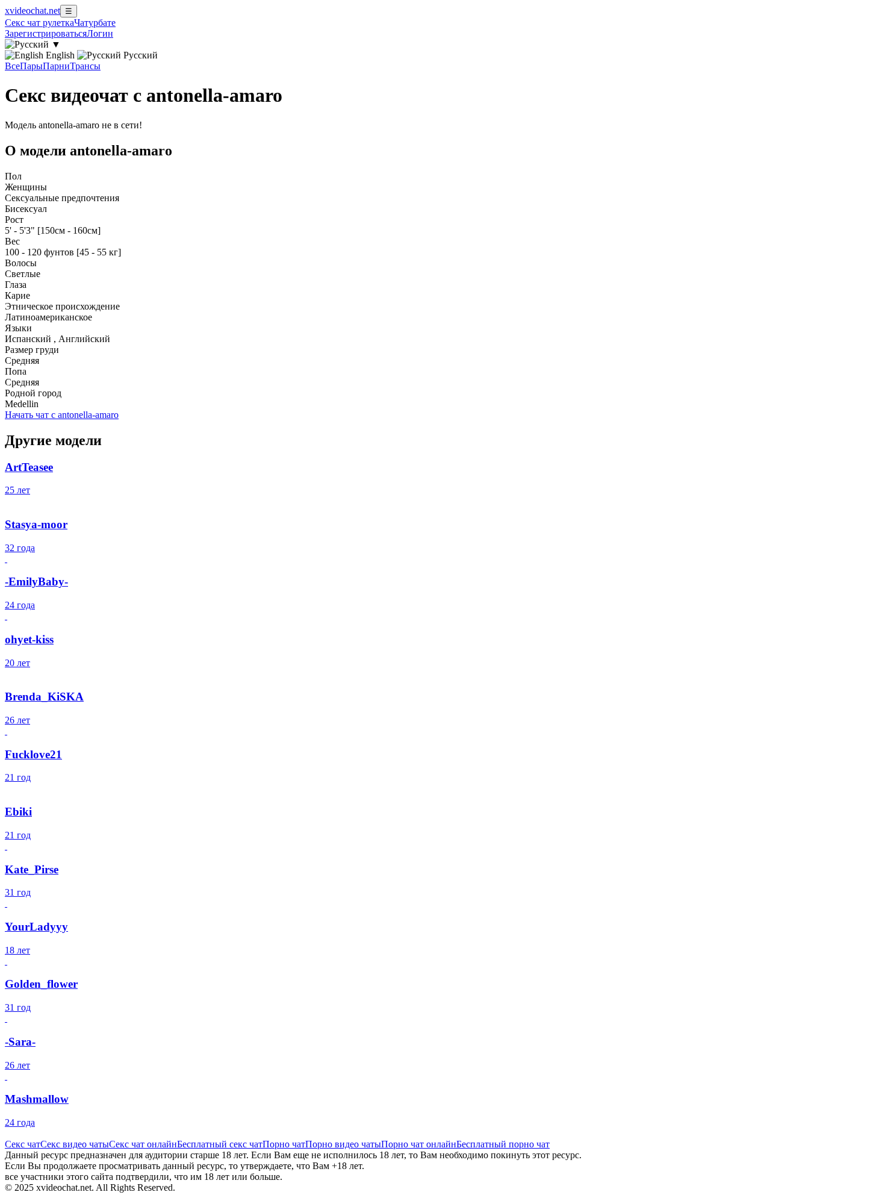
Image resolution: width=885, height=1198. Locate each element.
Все (12, 66)
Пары (31, 66)
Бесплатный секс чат (219, 1144)
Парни (56, 66)
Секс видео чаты (74, 1144)
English (60, 55)
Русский (139, 55)
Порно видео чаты (343, 1144)
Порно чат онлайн (418, 1144)
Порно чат (283, 1144)
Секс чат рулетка (39, 22)
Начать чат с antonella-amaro (62, 415)
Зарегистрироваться (46, 33)
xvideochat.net (32, 10)
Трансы (85, 66)
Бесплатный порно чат (503, 1144)
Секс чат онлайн (143, 1144)
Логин (100, 33)
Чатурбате (95, 22)
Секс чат (22, 1144)
